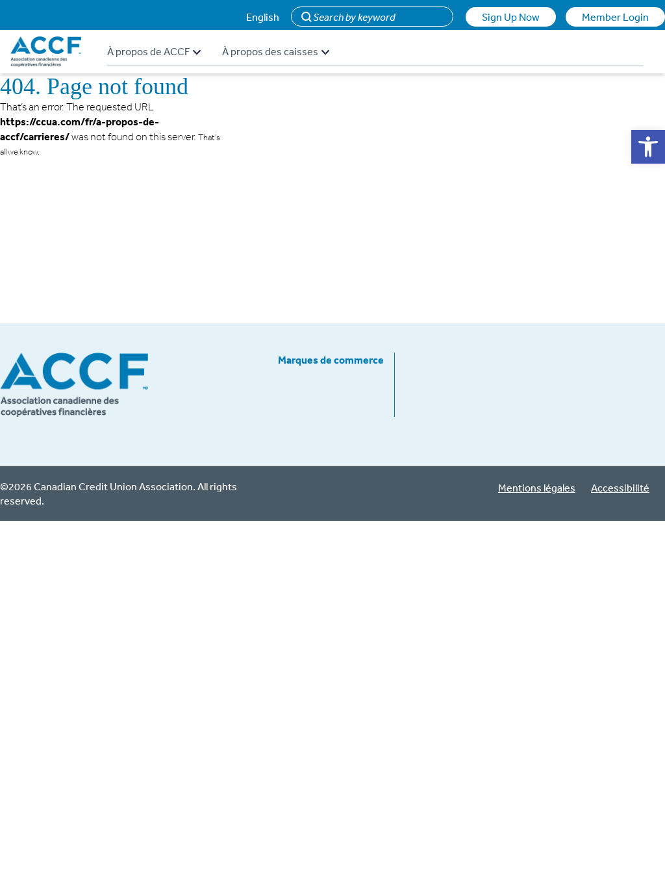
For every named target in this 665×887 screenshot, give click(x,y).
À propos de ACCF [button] (148, 51)
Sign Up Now (511, 16)
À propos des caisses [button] (270, 51)
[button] (648, 147)
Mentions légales (536, 487)
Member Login (615, 16)
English (262, 16)
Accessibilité (620, 487)
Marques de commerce (331, 359)
